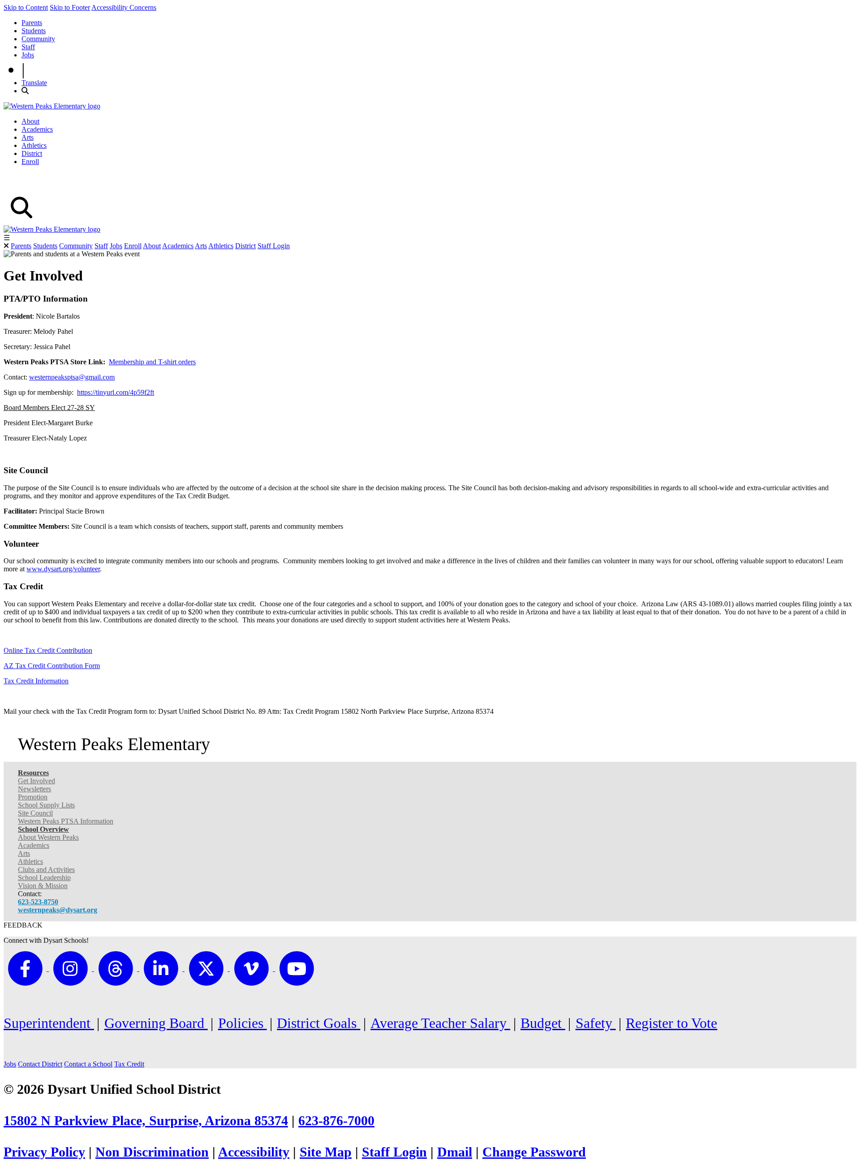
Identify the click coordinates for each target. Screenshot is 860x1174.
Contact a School (88, 1064)
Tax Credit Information (36, 681)
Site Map (326, 1152)
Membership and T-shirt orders (152, 362)
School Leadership (44, 877)
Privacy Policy (44, 1152)
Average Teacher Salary (440, 1023)
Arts (28, 137)
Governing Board (156, 1023)
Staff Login (274, 246)
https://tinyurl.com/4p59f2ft (115, 392)
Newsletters (34, 789)
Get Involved (36, 781)
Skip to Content (26, 7)
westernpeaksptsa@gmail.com (72, 377)
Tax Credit (129, 1064)
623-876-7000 (336, 1120)
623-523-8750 (38, 902)
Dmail (454, 1152)
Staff (28, 47)
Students (34, 31)
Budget (542, 1023)
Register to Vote (671, 1023)
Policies (242, 1023)
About (30, 121)
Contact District (40, 1064)
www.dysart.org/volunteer (63, 569)
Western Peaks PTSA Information (65, 821)
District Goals (318, 1023)
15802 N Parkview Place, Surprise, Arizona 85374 (146, 1120)
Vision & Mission (43, 885)
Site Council (35, 813)
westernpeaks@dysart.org (57, 910)
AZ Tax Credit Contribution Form (52, 665)
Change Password (534, 1152)
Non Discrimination (152, 1152)
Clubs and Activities (46, 869)
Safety (596, 1023)
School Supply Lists (46, 805)
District (32, 153)
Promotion (32, 797)
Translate (34, 82)
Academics (37, 129)
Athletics (34, 145)
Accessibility (253, 1152)
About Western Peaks (48, 837)
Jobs (28, 55)
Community (38, 39)
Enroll (30, 161)
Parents (32, 22)
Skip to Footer (70, 7)
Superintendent (49, 1023)
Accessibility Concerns (123, 7)
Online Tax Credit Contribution (48, 650)
